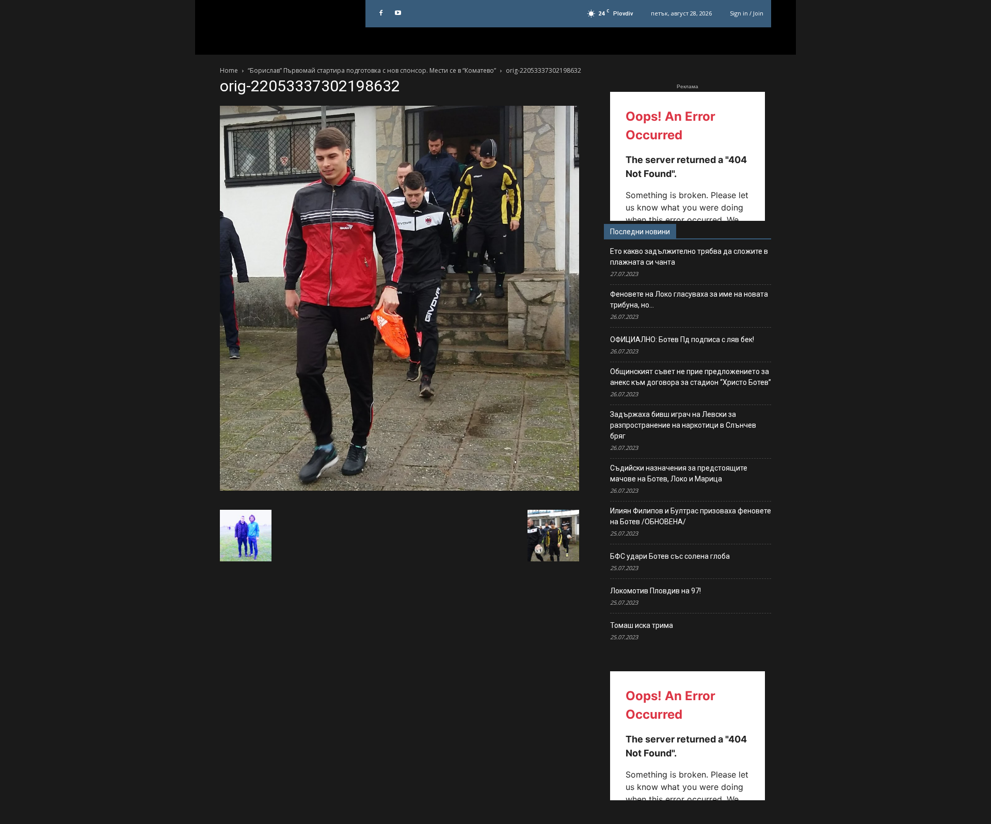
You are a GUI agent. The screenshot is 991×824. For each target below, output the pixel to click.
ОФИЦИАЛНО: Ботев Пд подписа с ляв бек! (682, 339)
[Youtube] (398, 13)
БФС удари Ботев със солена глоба (670, 556)
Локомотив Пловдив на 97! (655, 591)
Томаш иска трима (641, 625)
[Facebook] (381, 13)
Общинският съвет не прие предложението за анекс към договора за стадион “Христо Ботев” (690, 376)
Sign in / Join (746, 13)
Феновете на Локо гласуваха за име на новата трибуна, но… (689, 299)
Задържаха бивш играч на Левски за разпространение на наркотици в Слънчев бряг (683, 425)
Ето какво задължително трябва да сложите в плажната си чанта (689, 256)
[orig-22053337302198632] (399, 488)
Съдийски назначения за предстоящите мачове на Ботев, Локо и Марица (678, 473)
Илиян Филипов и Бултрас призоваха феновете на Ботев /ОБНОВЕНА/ (690, 516)
